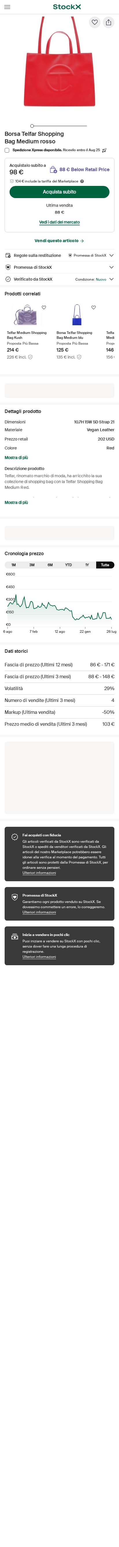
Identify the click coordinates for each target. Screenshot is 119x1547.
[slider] (32, 126)
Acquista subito (59, 192)
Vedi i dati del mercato (59, 222)
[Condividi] (108, 22)
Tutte (105, 565)
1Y (87, 565)
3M (32, 565)
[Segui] (44, 307)
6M (50, 565)
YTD (68, 565)
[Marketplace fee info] (82, 181)
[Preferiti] (95, 22)
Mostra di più (16, 457)
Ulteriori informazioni (66, 872)
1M (14, 565)
